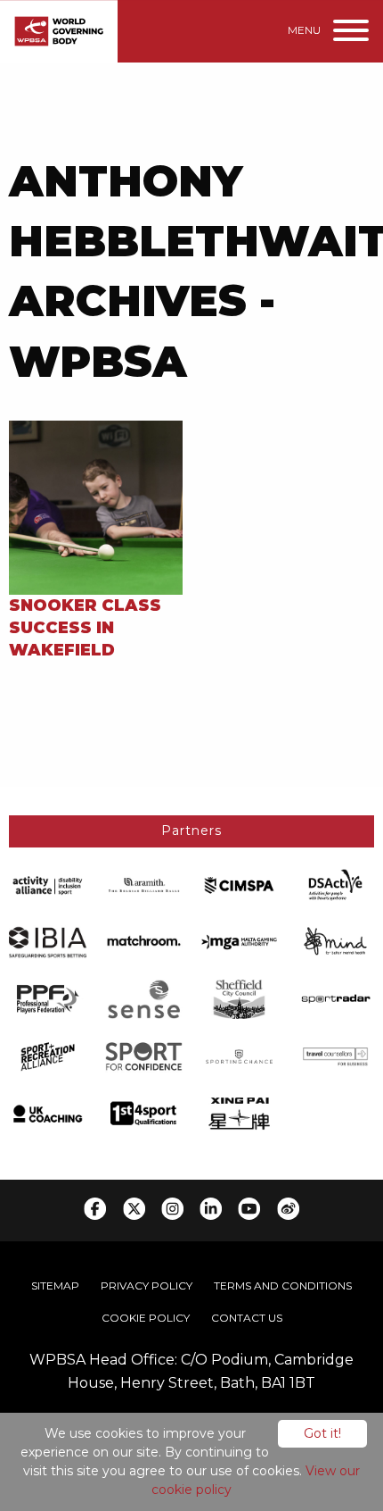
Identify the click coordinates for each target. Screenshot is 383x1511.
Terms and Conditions (283, 1285)
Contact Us (246, 1317)
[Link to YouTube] (249, 1209)
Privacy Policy (146, 1285)
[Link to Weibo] (288, 1209)
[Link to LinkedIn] (210, 1209)
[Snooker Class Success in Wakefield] (96, 505)
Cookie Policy (146, 1317)
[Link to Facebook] (95, 1209)
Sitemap (55, 1285)
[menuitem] (55, 1286)
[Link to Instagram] (172, 1209)
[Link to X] (134, 1209)
